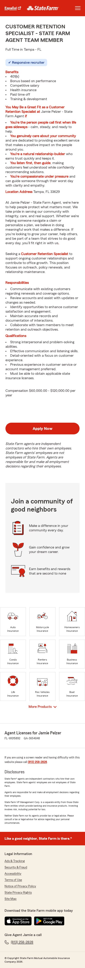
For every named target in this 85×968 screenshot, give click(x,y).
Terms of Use (13, 880)
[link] (43, 8)
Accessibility (13, 873)
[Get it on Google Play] (49, 920)
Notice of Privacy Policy (20, 886)
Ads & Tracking (15, 861)
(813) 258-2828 (37, 762)
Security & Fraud (16, 867)
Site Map (11, 898)
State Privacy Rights (18, 892)
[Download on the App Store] (18, 920)
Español (11, 8)
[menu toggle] (77, 8)
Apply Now (42, 428)
